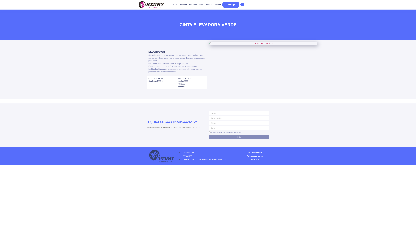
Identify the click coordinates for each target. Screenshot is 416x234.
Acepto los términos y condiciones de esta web (226, 132)
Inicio (174, 5)
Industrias (193, 5)
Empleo (208, 5)
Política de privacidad (255, 156)
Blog (201, 5)
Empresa (183, 5)
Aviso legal (255, 159)
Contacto (217, 5)
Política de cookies (255, 153)
